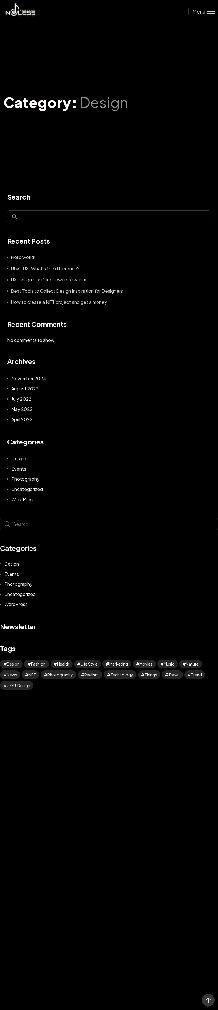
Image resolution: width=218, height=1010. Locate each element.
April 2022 (22, 419)
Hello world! (23, 257)
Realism (91, 674)
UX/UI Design (18, 685)
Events (18, 469)
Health (63, 663)
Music (169, 663)
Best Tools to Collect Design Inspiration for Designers (67, 291)
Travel (173, 674)
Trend (196, 674)
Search (18, 197)
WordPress (23, 499)
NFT (32, 674)
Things (150, 674)
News (12, 674)
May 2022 (22, 409)
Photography (25, 479)
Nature (192, 663)
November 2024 (28, 378)
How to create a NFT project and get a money (59, 302)
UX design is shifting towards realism (48, 280)
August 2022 (25, 389)
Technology (121, 674)
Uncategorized (27, 489)
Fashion (38, 663)
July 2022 (21, 399)
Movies (145, 663)
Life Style (89, 663)
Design (18, 458)
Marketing (118, 663)
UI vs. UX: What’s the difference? (45, 268)
